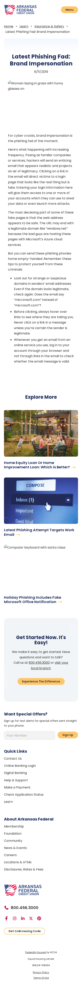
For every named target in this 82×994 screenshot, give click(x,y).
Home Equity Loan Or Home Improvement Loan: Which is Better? (37, 465)
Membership (14, 826)
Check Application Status (24, 794)
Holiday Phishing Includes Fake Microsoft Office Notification (32, 599)
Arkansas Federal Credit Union (26, 10)
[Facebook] (8, 918)
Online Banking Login (20, 765)
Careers (10, 855)
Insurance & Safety (49, 26)
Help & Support (16, 780)
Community (13, 840)
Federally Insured (35, 952)
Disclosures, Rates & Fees (23, 869)
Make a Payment (17, 787)
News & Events (15, 848)
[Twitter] (32, 918)
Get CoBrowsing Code (24, 931)
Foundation (12, 833)
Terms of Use (41, 977)
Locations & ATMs (17, 862)
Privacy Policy (41, 972)
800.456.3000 (39, 662)
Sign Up (67, 735)
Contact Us (13, 758)
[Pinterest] (41, 918)
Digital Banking (15, 773)
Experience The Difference (41, 681)
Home (8, 26)
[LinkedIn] (24, 918)
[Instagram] (16, 918)
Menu (69, 10)
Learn (24, 26)
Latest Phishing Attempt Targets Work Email (39, 532)
